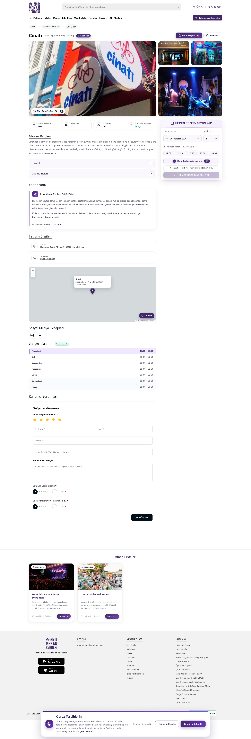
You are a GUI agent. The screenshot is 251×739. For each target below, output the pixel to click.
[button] (92, 163)
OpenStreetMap (143, 320)
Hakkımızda (181, 649)
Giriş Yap (216, 7)
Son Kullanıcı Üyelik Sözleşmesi (190, 682)
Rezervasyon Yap (190, 35)
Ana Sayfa (131, 645)
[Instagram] (32, 335)
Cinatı (35, 35)
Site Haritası (181, 698)
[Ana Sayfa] (30, 18)
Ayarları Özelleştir (142, 723)
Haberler (103, 18)
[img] (92, 294)
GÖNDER (143, 517)
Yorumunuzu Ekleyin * (43, 460)
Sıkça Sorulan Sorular (186, 694)
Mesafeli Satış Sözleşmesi (188, 690)
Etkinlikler (67, 18)
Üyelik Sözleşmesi (184, 665)
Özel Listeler (80, 18)
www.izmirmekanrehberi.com (90, 645)
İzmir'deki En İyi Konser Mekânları (45, 596)
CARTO (152, 320)
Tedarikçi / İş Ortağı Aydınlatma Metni (193, 686)
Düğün (56, 18)
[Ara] (178, 7)
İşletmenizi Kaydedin (209, 18)
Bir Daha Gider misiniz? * (45, 486)
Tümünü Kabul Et (193, 723)
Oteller (48, 18)
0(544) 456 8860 (47, 259)
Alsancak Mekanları (51, 26)
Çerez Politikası (183, 669)
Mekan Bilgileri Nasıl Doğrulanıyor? (192, 657)
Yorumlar (214, 35)
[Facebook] (40, 335)
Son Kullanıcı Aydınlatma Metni (190, 678)
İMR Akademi (116, 18)
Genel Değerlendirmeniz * (45, 414)
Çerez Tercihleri (183, 702)
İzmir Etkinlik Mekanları (95, 594)
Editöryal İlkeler (183, 645)
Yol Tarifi (148, 316)
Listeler (130, 661)
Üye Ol (200, 7)
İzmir (33, 26)
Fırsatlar (93, 18)
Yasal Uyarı (181, 653)
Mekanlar (37, 18)
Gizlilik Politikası (183, 661)
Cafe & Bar (71, 26)
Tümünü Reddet (167, 723)
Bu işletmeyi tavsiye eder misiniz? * (50, 501)
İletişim (130, 678)
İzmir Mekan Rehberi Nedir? (189, 674)
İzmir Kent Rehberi (135, 674)
